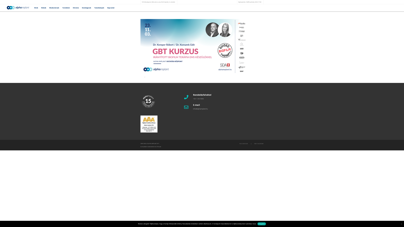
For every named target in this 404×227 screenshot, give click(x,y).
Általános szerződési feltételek (150, 146)
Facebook (243, 143)
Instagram (259, 143)
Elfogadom (261, 224)
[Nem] (401, 224)
